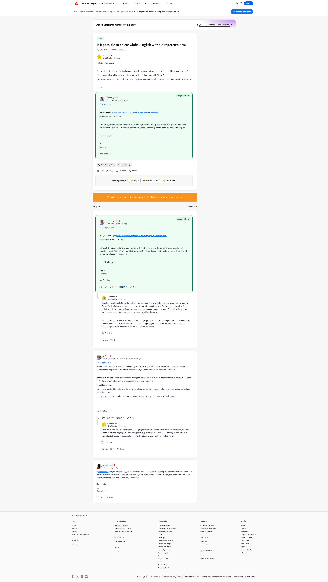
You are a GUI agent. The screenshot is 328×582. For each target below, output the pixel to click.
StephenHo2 (107, 55)
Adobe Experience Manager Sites (126, 12)
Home (76, 12)
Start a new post (161, 197)
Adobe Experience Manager (104, 12)
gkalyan (106, 356)
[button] (242, 11)
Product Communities (87, 12)
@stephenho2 (107, 104)
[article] (144, 254)
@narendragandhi (156, 389)
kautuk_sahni (108, 465)
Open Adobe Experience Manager (216, 24)
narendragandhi (112, 97)
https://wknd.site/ (136, 112)
